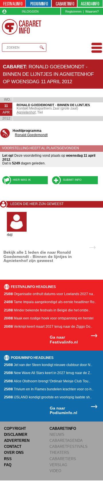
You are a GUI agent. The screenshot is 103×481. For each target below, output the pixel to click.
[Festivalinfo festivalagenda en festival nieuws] (12, 4)
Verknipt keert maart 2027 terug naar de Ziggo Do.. (48, 327)
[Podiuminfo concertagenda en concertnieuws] (38, 4)
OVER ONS (14, 452)
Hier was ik (22, 179)
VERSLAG (58, 465)
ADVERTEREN (16, 440)
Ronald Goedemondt (31, 135)
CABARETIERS (62, 459)
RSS (8, 459)
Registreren (73, 11)
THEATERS (59, 452)
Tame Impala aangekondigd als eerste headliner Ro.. (50, 302)
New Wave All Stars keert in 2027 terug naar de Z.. (48, 373)
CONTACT (12, 446)
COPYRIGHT (15, 428)
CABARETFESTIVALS (68, 446)
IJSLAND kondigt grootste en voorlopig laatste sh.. (48, 397)
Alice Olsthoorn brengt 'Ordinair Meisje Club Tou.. (47, 381)
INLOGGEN (30, 11)
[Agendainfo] (90, 4)
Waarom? (92, 11)
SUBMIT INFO (72, 179)
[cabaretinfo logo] (21, 27)
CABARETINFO (62, 428)
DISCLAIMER (15, 434)
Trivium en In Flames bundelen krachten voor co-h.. (48, 389)
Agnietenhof (26, 112)
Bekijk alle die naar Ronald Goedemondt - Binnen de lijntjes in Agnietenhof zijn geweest (37, 256)
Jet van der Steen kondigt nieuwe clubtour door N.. (48, 365)
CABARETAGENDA (66, 440)
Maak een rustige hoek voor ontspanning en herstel (49, 318)
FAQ (7, 465)
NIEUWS (56, 434)
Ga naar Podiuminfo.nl (63, 410)
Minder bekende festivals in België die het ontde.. (47, 310)
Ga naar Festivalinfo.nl (64, 339)
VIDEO (55, 471)
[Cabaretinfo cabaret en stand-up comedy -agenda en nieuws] (64, 4)
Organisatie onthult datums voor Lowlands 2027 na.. (49, 294)
